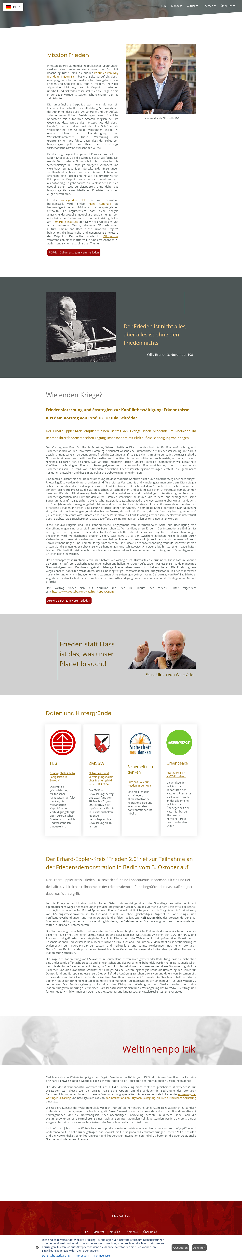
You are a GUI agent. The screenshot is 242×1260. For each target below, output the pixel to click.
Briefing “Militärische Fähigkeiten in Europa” (62, 776)
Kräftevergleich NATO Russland (176, 774)
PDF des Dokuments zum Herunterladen (74, 252)
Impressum (82, 1255)
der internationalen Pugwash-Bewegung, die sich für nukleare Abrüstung (150, 1098)
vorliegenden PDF (73, 200)
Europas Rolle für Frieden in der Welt (139, 783)
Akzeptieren (180, 1247)
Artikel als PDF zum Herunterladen (68, 600)
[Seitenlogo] (121, 1221)
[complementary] (13, 7)
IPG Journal (110, 236)
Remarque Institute (65, 222)
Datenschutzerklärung (56, 1255)
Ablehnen (199, 1247)
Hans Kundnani (100, 204)
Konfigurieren (102, 1255)
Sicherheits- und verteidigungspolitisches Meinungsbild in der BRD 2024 (101, 778)
